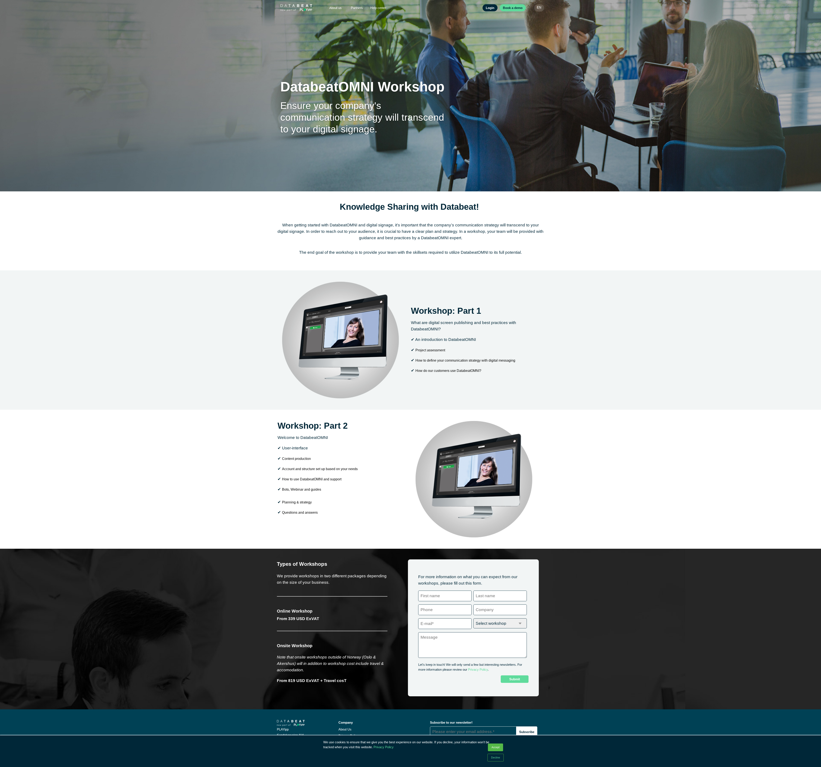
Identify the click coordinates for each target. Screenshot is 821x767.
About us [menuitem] (335, 8)
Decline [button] (495, 757)
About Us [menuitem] (344, 729)
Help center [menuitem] (378, 8)
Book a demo (513, 8)
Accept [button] (495, 747)
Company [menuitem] (345, 722)
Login (490, 8)
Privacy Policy (384, 747)
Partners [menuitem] (357, 8)
